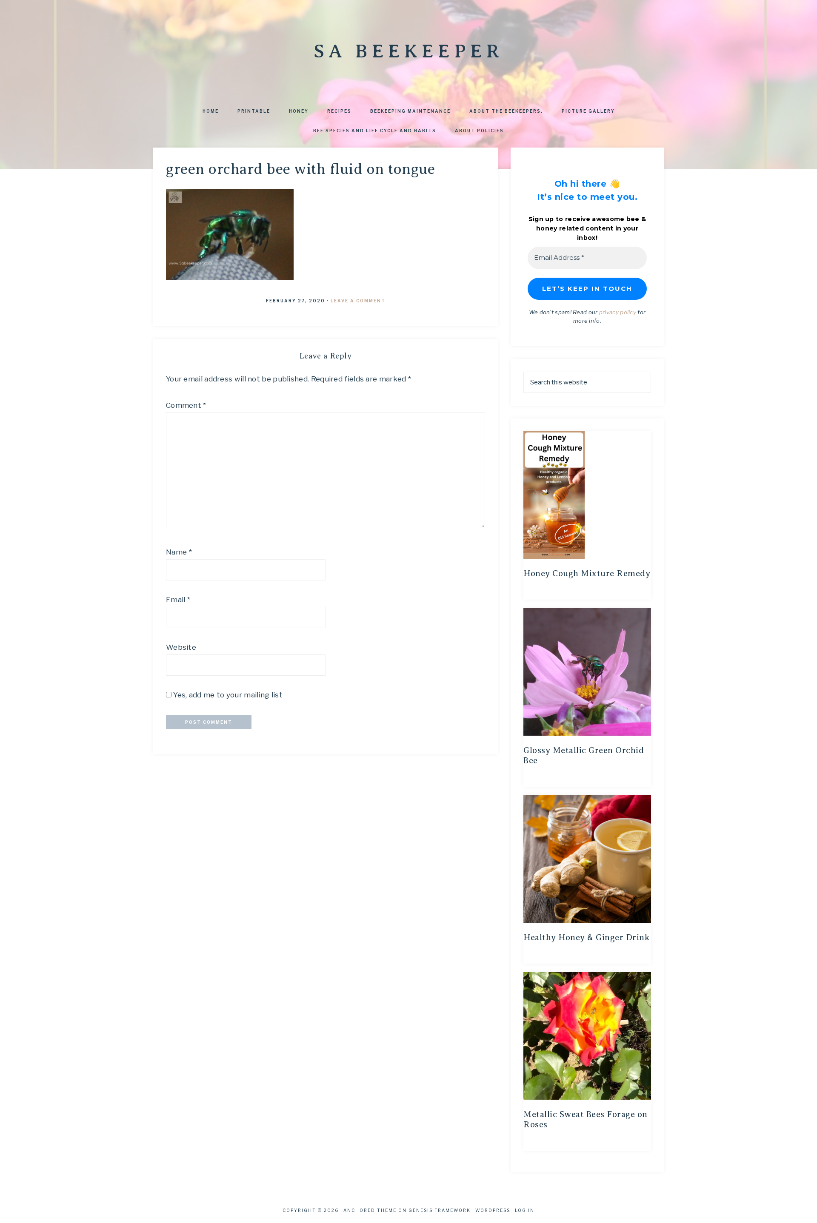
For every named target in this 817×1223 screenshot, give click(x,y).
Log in (524, 1210)
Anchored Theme (370, 1210)
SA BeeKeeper (408, 51)
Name (179, 552)
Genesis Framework (439, 1210)
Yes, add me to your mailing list (227, 695)
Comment (186, 405)
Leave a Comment (358, 300)
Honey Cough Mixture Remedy (586, 573)
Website (181, 647)
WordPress (492, 1210)
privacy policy (617, 312)
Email (178, 599)
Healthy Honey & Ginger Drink (586, 937)
